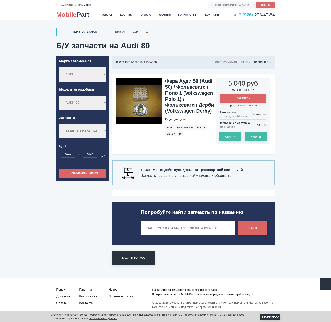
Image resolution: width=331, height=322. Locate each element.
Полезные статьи (120, 296)
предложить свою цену (243, 105)
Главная (120, 32)
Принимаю (270, 316)
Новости (114, 289)
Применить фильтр (84, 173)
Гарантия (164, 14)
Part (72, 14)
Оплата (146, 14)
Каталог (107, 14)
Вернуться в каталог (86, 32)
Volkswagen (184, 127)
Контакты (212, 14)
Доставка (126, 14)
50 (147, 32)
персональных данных (103, 318)
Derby (171, 133)
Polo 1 (201, 127)
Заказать (243, 98)
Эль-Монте (84, 5)
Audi (135, 32)
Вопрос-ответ (188, 14)
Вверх (325, 284)
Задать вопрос (133, 257)
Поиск (265, 5)
